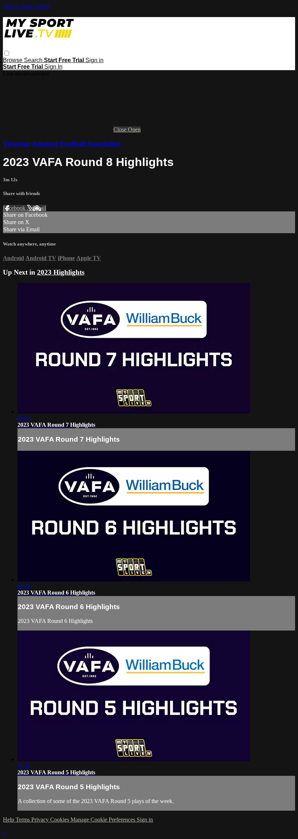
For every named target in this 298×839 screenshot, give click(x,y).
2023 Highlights (60, 272)
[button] (6, 53)
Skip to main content (26, 6)
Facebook (15, 208)
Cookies (60, 819)
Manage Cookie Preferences (104, 819)
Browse (13, 60)
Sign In (53, 67)
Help (9, 819)
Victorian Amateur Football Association (62, 143)
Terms (23, 819)
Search (34, 60)
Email (39, 208)
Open (134, 129)
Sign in (94, 60)
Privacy (40, 819)
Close (120, 129)
